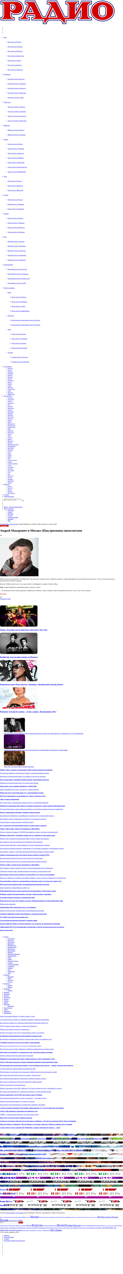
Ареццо (10, 401)
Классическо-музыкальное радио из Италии (26, 325)
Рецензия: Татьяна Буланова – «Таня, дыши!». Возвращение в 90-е (28, 712)
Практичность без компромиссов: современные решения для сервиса (22, 1105)
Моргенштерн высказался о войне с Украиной (19, 1209)
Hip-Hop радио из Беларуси (17, 251)
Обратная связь (9, 496)
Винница (10, 415)
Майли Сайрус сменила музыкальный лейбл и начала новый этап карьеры (26, 770)
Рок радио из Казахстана (16, 56)
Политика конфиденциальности (14, 1240)
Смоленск (10, 467)
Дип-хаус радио (20, 1225)
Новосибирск (11, 446)
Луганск (10, 437)
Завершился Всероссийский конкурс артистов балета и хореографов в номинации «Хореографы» (36, 750)
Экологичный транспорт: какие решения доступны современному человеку (25, 845)
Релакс (6, 214)
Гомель (10, 420)
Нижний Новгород (13, 444)
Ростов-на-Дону (12, 460)
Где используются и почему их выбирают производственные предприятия (24, 1019)
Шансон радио (46, 1230)
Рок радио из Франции (15, 70)
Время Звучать (6, 1201)
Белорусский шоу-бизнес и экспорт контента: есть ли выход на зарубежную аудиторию (30, 924)
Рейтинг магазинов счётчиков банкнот (12, 1085)
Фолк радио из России (19, 297)
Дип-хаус (7, 102)
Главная (2, 524)
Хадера (10, 477)
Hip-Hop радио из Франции (17, 260)
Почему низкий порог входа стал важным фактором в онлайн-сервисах (23, 861)
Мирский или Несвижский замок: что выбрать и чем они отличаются (23, 776)
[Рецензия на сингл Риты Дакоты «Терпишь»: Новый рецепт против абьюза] (18, 680)
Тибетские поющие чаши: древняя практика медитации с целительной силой (25, 871)
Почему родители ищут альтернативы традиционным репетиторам (22, 910)
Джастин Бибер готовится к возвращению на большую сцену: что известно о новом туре (31, 881)
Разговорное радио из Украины (18, 274)
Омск (9, 453)
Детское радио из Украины (20, 362)
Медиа (9, 489)
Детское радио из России (20, 357)
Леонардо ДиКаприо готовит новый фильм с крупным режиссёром (23, 914)
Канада (10, 382)
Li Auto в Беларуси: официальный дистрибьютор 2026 (18, 1069)
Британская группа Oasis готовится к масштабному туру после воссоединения (27, 874)
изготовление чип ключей (14, 1213)
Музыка (10, 491)
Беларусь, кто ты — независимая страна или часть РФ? (23, 1154)
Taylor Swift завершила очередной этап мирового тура (19, 1111)
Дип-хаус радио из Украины (17, 111)
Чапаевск (10, 479)
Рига (9, 458)
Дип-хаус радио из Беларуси (17, 116)
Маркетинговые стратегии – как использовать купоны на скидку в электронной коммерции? (39, 1166)
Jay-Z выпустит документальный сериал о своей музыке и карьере (23, 825)
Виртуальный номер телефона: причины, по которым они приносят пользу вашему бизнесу (38, 1135)
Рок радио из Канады (15, 65)
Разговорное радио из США (17, 283)
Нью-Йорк (11, 448)
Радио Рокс (5, 1190)
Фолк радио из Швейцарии (20, 311)
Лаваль (10, 434)
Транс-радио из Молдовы (16, 162)
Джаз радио (11, 1225)
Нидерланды (11, 389)
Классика (11, 315)
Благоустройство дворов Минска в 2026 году (15, 888)
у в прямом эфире (18, 920)
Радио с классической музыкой (111, 1225)
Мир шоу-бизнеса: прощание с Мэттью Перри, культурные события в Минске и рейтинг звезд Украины (36, 1124)
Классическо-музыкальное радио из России (26, 320)
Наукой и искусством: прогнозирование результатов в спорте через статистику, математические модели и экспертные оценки (52, 1139)
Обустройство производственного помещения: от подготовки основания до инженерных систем (32, 848)
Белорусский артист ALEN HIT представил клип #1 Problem (21, 1095)
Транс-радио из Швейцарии (17, 172)
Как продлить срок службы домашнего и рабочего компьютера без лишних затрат (27, 1049)
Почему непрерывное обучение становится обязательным (20, 812)
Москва (10, 443)
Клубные (7, 74)
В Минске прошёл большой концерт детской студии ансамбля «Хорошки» (26, 894)
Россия (10, 370)
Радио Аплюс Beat (6, 930)
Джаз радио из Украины (19, 339)
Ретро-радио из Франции (16, 209)
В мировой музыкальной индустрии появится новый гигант (21, 1036)
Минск (10, 439)
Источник (3, 594)
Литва (9, 385)
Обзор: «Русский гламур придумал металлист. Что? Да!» (24, 630)
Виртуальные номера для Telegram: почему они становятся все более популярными (35, 1146)
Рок (5, 37)
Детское (10, 352)
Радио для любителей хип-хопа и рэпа (92, 1225)
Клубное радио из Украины (17, 84)
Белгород (10, 406)
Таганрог (10, 469)
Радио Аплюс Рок (7, 1193)
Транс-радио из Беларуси (16, 153)
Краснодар (11, 432)
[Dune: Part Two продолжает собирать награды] (14, 765)
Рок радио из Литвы (14, 60)
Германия (10, 373)
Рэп (5, 237)
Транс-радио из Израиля (16, 158)
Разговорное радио (43, 1228)
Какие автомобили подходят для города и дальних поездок (19, 789)
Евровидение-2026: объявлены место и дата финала (18, 907)
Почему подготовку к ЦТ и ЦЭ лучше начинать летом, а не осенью (22, 1033)
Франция (10, 392)
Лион (9, 436)
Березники (11, 408)
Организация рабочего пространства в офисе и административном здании (24, 773)
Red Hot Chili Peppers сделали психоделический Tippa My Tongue (27, 1162)
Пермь (9, 456)
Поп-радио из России (15, 181)
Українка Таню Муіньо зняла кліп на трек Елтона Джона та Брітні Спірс (31, 1186)
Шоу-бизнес (11, 493)
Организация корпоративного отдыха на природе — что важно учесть (23, 1098)
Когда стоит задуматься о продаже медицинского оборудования (21, 1082)
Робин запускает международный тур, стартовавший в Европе (22, 793)
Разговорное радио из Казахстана (19, 278)
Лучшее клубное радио (49, 1225)
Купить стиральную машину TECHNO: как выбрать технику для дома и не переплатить (29, 832)
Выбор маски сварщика (7, 904)
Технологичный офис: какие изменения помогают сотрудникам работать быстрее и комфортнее (31, 809)
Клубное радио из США (16, 97)
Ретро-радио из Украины (16, 204)
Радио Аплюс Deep (8, 1197)
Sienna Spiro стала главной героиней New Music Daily (18, 786)
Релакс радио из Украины (16, 223)
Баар (9, 404)
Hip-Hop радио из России (16, 241)
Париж (10, 455)
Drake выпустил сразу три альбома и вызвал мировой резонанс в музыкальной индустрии (31, 901)
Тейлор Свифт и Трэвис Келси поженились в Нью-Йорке (19, 865)
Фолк (9, 292)
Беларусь (10, 368)
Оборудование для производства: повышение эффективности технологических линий (28, 1072)
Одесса (10, 451)
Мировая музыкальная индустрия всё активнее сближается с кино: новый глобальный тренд (32, 806)
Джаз (9, 329)
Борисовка (11, 411)
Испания (10, 377)
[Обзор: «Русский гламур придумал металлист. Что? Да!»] (18, 626)
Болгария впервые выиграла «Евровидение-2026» (17, 897)
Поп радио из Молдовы (15, 190)
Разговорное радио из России (17, 269)
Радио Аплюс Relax (8, 1174)
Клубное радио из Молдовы (17, 93)
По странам (7, 366)
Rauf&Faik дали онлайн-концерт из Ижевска (19, 657)
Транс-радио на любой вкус (29, 1230)
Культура (10, 488)
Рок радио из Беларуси (15, 51)
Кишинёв (10, 430)
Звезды (10, 486)
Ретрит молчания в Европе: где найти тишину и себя (17, 1016)
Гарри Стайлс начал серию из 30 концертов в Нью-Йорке (20, 829)
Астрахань (11, 403)
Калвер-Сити (11, 427)
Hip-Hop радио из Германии (17, 255)
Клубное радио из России (16, 79)
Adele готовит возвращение (9, 799)
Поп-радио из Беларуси (15, 186)
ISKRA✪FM (5, 1182)
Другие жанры (9, 288)
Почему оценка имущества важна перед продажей (16, 1055)
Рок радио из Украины (15, 46)
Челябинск (11, 481)
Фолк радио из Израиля (19, 302)
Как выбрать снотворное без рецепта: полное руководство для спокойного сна (26, 1039)
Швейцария (11, 394)
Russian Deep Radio (8, 1178)
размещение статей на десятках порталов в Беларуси (32, 927)
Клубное (28, 1217)
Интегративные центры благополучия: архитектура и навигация (21, 858)
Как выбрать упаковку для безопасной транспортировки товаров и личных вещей (27, 852)
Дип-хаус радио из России (16, 107)
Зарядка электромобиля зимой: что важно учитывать (17, 1101)
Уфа (9, 474)
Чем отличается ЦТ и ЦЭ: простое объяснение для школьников (26, 1158)
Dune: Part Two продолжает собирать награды (19, 766)
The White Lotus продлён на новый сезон (14, 917)
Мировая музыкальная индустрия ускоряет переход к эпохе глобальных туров (27, 1059)
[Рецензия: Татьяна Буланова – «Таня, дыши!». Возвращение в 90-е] (18, 708)
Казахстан (10, 380)
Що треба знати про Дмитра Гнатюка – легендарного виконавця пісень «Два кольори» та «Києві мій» (43, 1150)
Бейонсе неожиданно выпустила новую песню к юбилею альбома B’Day (25, 855)
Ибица (9, 422)
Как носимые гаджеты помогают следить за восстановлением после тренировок (26, 868)
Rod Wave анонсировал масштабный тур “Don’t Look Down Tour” (23, 796)
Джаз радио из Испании (19, 348)
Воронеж (10, 418)
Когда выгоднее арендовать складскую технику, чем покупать (20, 1075)
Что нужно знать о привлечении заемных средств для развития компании (24, 802)
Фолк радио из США (18, 306)
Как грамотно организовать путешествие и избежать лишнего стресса (23, 1078)
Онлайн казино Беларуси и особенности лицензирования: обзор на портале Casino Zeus (36, 1170)
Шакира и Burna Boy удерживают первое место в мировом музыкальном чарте (27, 835)
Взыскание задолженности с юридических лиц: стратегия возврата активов (26, 1052)
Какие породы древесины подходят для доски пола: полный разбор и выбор (20, 1046)
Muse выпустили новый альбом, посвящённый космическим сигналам (24, 884)
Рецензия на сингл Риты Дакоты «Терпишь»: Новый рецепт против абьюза (31, 684)
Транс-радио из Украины (16, 149)
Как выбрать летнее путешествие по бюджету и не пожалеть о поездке (23, 819)
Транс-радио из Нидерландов (17, 167)
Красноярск (11, 951)
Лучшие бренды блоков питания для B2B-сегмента (17, 822)
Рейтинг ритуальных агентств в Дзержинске (14, 1029)
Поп (5, 176)
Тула (9, 472)
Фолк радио (40, 1230)
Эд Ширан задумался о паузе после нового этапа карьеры (20, 1042)
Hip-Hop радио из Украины (17, 246)
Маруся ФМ (5, 1142)
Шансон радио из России (16, 130)
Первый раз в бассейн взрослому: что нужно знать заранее (19, 783)
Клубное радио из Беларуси (17, 88)
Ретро (6, 195)
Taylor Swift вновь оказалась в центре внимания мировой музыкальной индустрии (28, 1062)
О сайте (6, 495)
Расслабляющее (67, 1217)
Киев (9, 429)
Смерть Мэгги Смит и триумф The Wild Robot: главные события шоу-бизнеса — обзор (30, 1127)
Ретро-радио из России (15, 200)
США (9, 391)
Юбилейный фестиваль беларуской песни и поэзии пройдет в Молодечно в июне (28, 891)
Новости (7, 484)
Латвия (10, 384)
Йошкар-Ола (11, 424)
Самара (10, 462)
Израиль (10, 375)
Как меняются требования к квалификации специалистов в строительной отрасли (27, 816)
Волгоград (11, 417)
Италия (10, 378)
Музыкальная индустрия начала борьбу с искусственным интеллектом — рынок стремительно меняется (36, 1065)
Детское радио (4, 1225)
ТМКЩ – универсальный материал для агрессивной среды (19, 1114)
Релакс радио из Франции (16, 232)
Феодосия (10, 476)
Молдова (10, 387)
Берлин (10, 410)
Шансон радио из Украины (16, 135)
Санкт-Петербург (12, 463)
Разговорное (8, 265)
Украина (10, 372)
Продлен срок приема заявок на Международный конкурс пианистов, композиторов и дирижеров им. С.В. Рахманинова (43, 733)
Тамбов (10, 968)
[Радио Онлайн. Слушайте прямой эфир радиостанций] (57, 24)
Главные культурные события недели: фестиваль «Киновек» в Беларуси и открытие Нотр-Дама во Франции (38, 1121)
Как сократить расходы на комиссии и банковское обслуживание (21, 842)
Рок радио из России (14, 42)
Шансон (7, 125)
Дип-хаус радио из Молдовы (17, 121)
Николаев (10, 450)
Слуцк (9, 465)
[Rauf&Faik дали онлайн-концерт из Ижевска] (18, 653)
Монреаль (10, 441)
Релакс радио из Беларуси (16, 227)
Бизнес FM (4, 1205)
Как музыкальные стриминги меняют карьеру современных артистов (24, 780)
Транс (6, 139)
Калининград (11, 425)
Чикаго (10, 482)
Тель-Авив (11, 470)
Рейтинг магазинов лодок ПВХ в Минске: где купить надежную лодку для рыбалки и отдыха (31, 1088)
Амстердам (11, 399)
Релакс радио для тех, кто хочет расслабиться (64, 1228)
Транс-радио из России (15, 144)
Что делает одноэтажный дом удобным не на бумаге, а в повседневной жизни (25, 1091)
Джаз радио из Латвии (19, 343)
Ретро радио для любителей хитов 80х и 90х (92, 1228)
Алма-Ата (10, 398)
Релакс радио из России (15, 218)
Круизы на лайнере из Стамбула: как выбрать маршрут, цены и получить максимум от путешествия (33, 878)
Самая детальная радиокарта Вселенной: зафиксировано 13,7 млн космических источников (32, 1108)
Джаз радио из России (19, 334)
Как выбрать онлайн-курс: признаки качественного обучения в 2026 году (24, 1023)
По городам (8, 396)
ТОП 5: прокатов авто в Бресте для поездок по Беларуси (18, 1026)
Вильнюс (10, 413)
